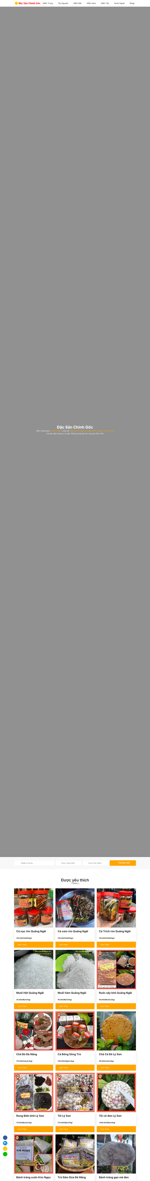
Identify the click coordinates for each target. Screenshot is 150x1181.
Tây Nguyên (63, 3)
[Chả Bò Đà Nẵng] (33, 1031)
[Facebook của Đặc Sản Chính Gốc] (71, 437)
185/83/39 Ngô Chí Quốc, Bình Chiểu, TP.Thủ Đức (92, 431)
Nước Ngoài (119, 3)
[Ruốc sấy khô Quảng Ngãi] (116, 969)
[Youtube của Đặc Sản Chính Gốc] (78, 437)
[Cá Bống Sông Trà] (75, 1031)
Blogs (132, 3)
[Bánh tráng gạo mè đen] (116, 1154)
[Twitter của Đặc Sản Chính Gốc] (75, 437)
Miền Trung (48, 3)
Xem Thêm (22, 945)
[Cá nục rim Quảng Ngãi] (33, 908)
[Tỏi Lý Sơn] (75, 1092)
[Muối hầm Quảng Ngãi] (75, 969)
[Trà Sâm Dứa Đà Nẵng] (75, 1154)
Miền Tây (105, 3)
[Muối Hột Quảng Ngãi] (33, 969)
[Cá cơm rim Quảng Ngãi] (75, 908)
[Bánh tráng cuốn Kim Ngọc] (33, 1154)
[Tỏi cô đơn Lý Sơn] (116, 1092)
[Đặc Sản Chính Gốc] (28, 4)
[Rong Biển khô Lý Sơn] (33, 1092)
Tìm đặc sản (124, 863)
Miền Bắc (78, 3)
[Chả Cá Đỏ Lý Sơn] (116, 1031)
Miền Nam (91, 3)
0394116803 (56, 431)
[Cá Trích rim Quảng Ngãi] (116, 908)
